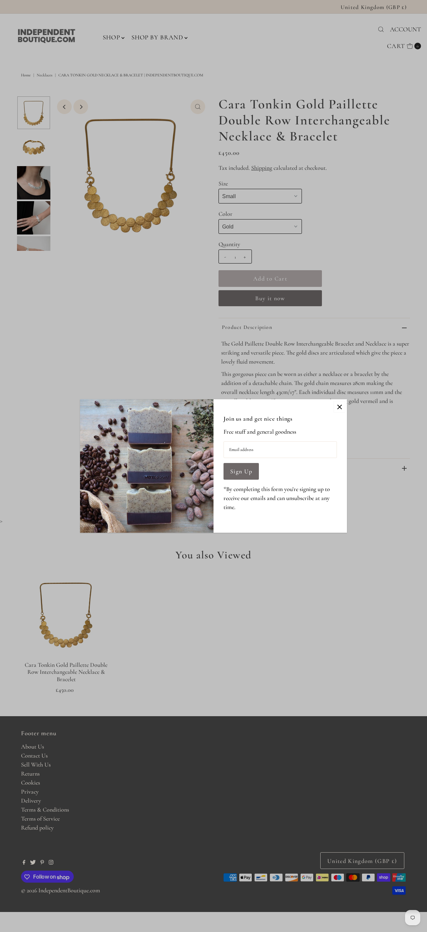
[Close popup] (339, 407)
